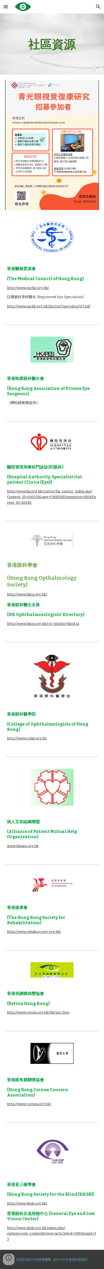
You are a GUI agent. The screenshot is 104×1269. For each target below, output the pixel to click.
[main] (52, 44)
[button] (6, 6)
